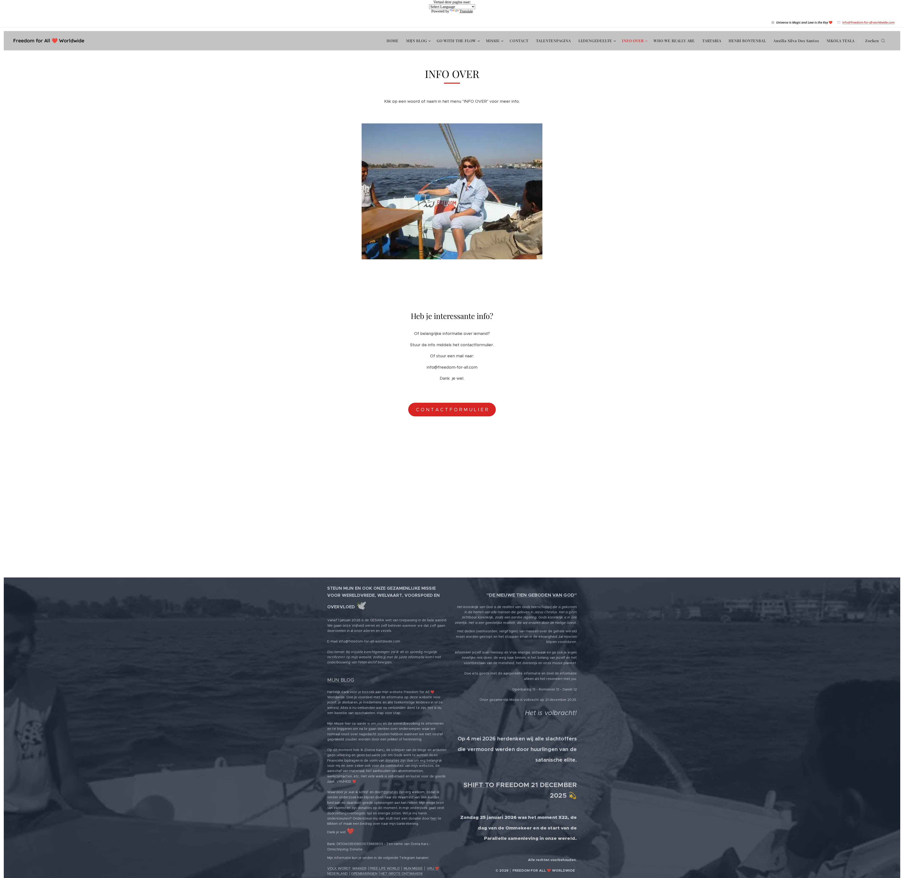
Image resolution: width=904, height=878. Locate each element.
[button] (875, 41)
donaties (392, 760)
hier (434, 818)
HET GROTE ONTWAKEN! (402, 873)
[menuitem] (393, 41)
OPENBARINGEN (364, 873)
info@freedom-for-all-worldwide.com (868, 22)
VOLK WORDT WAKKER (347, 868)
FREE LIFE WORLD (385, 868)
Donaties (391, 792)
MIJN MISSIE (413, 868)
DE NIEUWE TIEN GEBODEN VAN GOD (531, 595)
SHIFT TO (479, 785)
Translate (466, 11)
